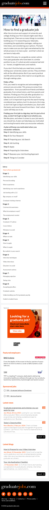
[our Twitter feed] (3, 494)
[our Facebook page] (9, 494)
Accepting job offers (9, 287)
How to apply (7, 243)
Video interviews (8, 262)
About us (12, 499)
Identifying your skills (18, 132)
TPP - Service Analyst (13, 396)
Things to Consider (17, 158)
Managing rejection (9, 276)
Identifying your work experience (13, 188)
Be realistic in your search (11, 251)
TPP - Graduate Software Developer (19, 390)
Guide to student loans (10, 299)
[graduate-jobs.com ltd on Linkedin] (20, 494)
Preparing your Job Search (20, 139)
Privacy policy (31, 499)
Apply (12, 147)
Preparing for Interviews (19, 150)
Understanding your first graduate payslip (16, 295)
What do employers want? (11, 211)
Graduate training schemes (12, 201)
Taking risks (7, 280)
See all (39, 437)
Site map (4, 499)
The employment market (11, 215)
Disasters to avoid (9, 266)
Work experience (8, 184)
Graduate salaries (9, 291)
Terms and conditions (8, 501)
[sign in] (31, 494)
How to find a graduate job (11, 170)
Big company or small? (10, 197)
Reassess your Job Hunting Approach (24, 154)
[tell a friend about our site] (25, 494)
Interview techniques (10, 258)
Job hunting (14, 143)
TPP (5, 372)
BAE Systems (9, 358)
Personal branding (9, 180)
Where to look (7, 236)
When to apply (8, 247)
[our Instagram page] (14, 494)
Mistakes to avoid (9, 230)
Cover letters (7, 226)
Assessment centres (9, 270)
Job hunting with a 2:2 (10, 192)
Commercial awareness (10, 207)
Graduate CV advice (9, 222)
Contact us (21, 499)
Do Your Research (17, 136)
